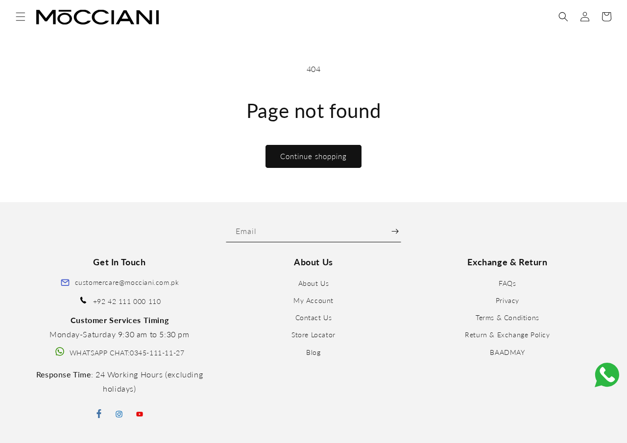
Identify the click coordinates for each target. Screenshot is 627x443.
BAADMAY (507, 352)
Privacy (507, 300)
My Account (313, 300)
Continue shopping (313, 156)
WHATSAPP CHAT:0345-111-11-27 (127, 353)
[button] (20, 16)
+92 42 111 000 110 (127, 301)
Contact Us (313, 318)
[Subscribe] (395, 231)
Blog (313, 352)
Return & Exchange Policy (507, 335)
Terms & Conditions (507, 318)
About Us (313, 283)
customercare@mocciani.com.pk (127, 282)
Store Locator (313, 335)
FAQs (507, 283)
